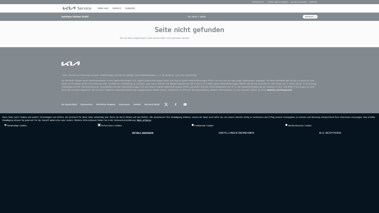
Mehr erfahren (144, 120)
